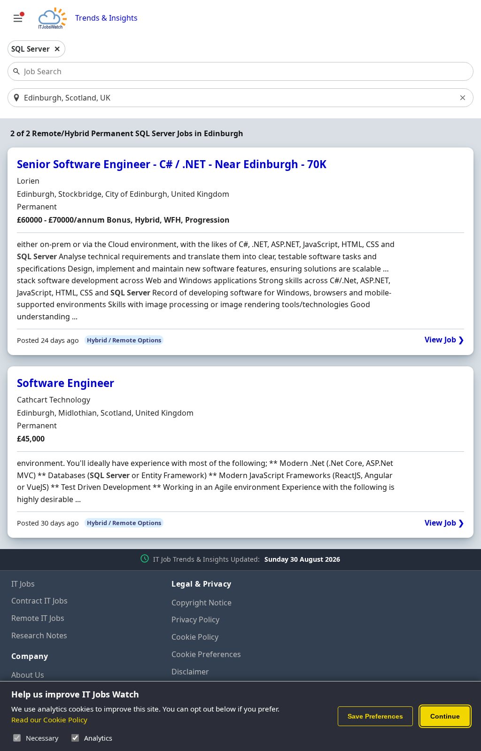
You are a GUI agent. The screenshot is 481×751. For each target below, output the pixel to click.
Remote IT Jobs (37, 618)
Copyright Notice (201, 602)
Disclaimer (190, 671)
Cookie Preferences (206, 654)
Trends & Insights (106, 18)
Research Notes (39, 635)
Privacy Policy (195, 619)
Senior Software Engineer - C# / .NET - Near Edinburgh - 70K (171, 164)
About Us (27, 675)
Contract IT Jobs (39, 601)
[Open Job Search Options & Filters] (18, 18)
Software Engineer (65, 383)
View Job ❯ (444, 339)
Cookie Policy (194, 637)
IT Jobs (23, 584)
